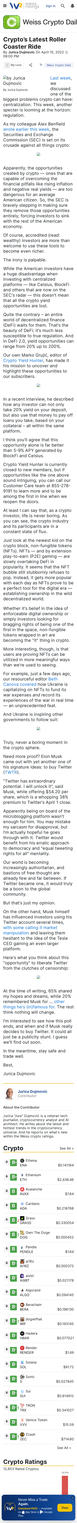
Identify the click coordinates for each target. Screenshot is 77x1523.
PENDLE (26, 1252)
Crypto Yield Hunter (23, 360)
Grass (30, 1218)
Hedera (31, 1333)
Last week (60, 78)
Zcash (30, 1434)
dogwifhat (33, 1319)
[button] (13, 65)
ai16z (29, 1261)
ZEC (23, 1439)
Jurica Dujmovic (21, 52)
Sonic (30, 1377)
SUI (22, 1396)
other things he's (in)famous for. (34, 1004)
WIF (23, 1324)
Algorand (32, 1290)
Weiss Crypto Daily (59, 65)
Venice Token (36, 1420)
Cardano (32, 1203)
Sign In (50, 6)
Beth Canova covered (30, 681)
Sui (28, 1391)
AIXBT (25, 1280)
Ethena (31, 1160)
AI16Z (24, 1266)
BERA (24, 1309)
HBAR (24, 1338)
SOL (23, 1367)
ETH (23, 1179)
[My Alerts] (72, 6)
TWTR (11, 772)
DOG (24, 1237)
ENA (23, 1165)
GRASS (25, 1223)
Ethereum (33, 1175)
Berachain (33, 1304)
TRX (23, 1410)
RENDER (27, 1352)
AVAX (24, 1194)
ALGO (24, 1295)
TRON (30, 1405)
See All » (67, 1148)
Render (31, 1348)
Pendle (31, 1247)
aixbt (29, 1276)
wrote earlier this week (26, 129)
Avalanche (33, 1189)
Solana (31, 1362)
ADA (23, 1208)
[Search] (63, 6)
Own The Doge (37, 1232)
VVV (23, 1424)
